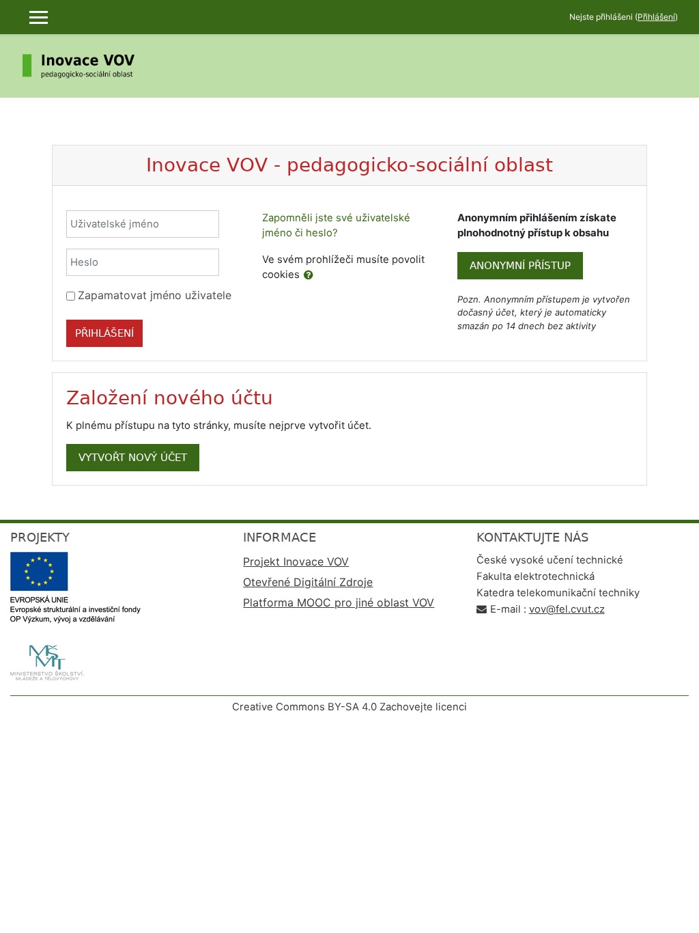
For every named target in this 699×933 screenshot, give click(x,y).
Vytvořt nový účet (133, 457)
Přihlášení (656, 17)
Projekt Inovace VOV (296, 561)
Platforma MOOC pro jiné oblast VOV (338, 602)
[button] (308, 275)
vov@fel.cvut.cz (567, 609)
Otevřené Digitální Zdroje (308, 582)
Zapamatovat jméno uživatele (154, 295)
